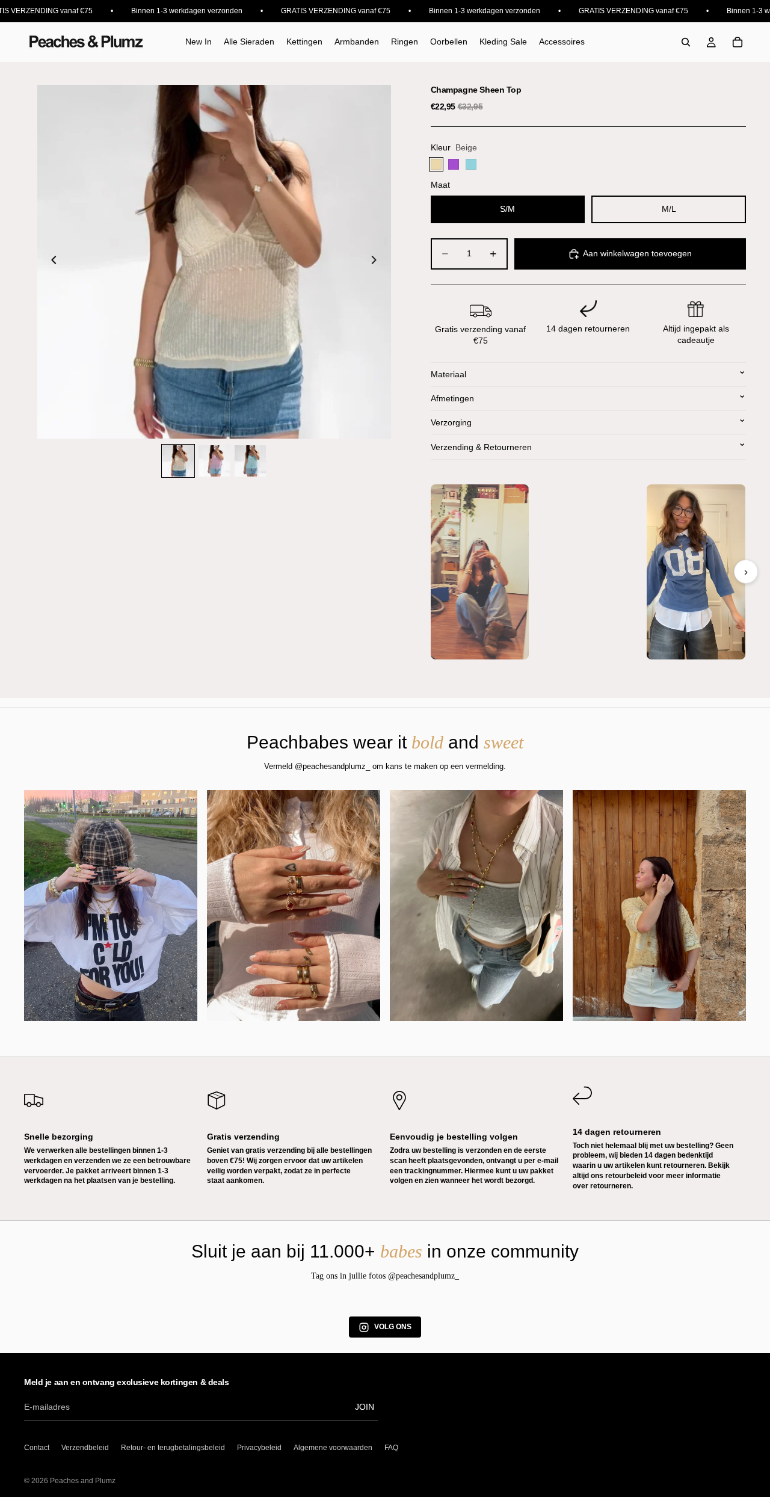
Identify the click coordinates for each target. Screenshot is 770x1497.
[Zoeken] (686, 42)
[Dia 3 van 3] (250, 461)
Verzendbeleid (85, 1447)
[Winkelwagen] (737, 42)
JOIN (364, 1407)
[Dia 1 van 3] (178, 461)
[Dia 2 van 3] (214, 461)
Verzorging (451, 422)
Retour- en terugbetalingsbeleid (173, 1447)
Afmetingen (452, 398)
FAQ (391, 1447)
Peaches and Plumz (83, 1481)
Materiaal (448, 374)
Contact (36, 1447)
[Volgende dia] (378, 261)
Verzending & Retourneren (481, 447)
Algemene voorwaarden (333, 1447)
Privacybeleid (259, 1447)
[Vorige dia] (50, 261)
